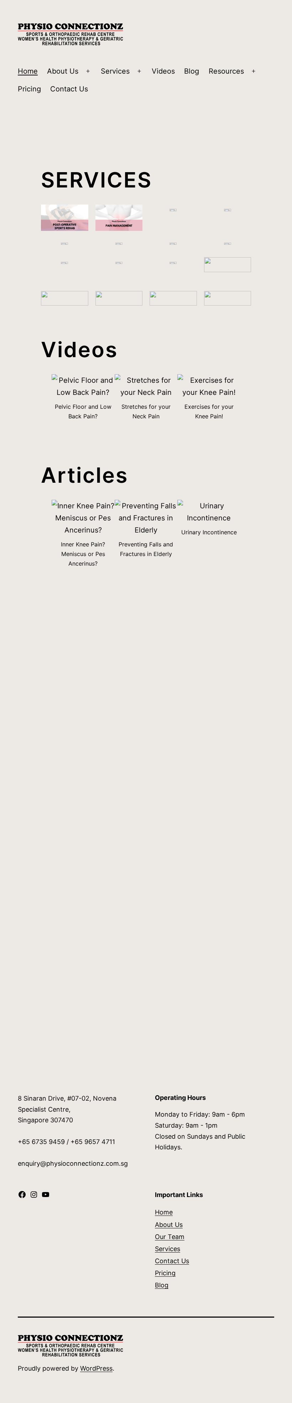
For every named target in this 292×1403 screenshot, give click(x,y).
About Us (62, 71)
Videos (163, 71)
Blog (191, 71)
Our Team (169, 1236)
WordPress (96, 1368)
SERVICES (96, 179)
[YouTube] (45, 1196)
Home (28, 71)
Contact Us (69, 89)
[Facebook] (22, 1196)
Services (115, 71)
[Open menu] (88, 71)
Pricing (29, 89)
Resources (226, 71)
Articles (84, 475)
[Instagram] (34, 1196)
